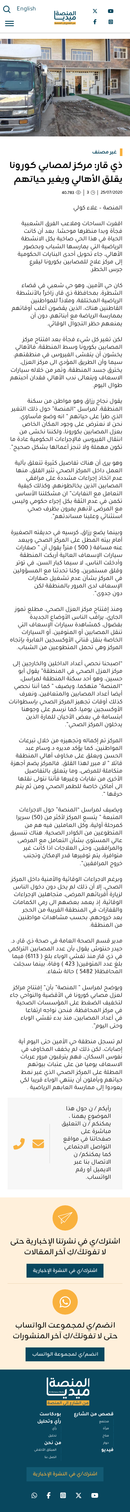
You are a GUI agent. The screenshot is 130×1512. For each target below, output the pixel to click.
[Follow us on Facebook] (95, 21)
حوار (106, 1443)
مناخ (106, 1436)
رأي (54, 1429)
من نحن (52, 1443)
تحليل (52, 1436)
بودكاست (50, 1414)
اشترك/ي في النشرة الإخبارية (65, 1270)
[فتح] (9, 24)
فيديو (107, 1450)
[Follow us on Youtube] (111, 11)
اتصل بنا (50, 1457)
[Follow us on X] (95, 11)
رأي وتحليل (49, 1422)
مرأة (106, 1429)
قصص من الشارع (94, 1414)
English (26, 9)
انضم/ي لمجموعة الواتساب (65, 1354)
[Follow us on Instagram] (111, 21)
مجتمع (104, 1422)
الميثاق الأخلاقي (45, 1450)
